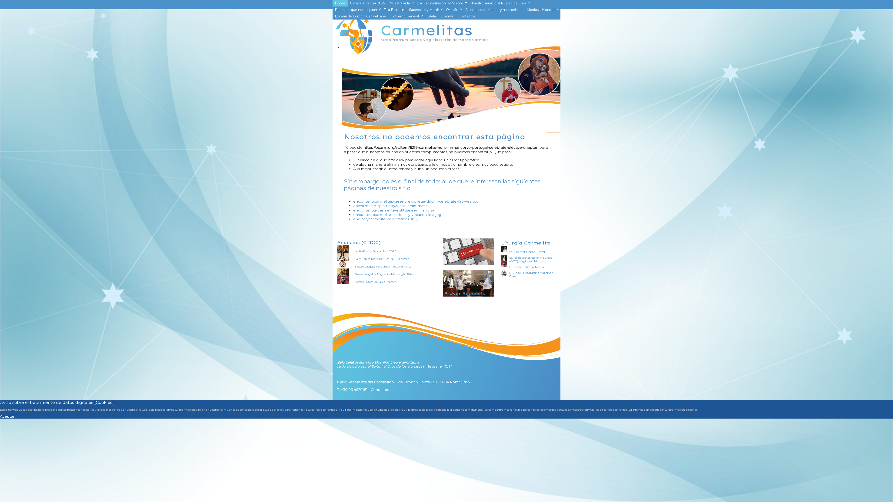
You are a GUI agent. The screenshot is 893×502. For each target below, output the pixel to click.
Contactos (380, 389)
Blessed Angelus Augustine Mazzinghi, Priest (385, 274)
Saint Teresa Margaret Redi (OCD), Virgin (382, 259)
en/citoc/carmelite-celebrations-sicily (385, 219)
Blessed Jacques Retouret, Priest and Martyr (384, 266)
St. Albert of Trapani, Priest (527, 252)
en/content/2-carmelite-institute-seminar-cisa (393, 210)
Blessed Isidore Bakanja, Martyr (375, 282)
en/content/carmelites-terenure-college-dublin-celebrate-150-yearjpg (416, 201)
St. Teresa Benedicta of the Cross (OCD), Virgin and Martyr (530, 259)
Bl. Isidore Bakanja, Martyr (526, 267)
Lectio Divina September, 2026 (375, 251)
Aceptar (7, 416)
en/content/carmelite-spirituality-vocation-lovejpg (397, 214)
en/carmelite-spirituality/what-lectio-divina (390, 206)
